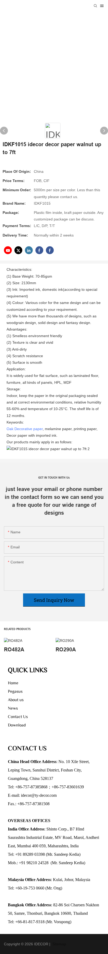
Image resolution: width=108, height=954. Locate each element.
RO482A (14, 649)
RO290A (66, 649)
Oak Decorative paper (25, 429)
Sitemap (58, 944)
